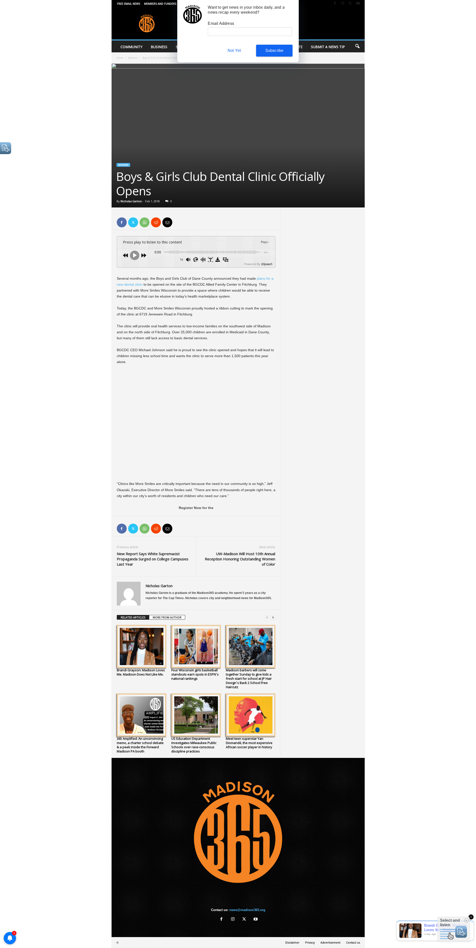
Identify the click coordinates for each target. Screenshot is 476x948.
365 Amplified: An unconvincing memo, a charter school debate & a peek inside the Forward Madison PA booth (140, 744)
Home (120, 58)
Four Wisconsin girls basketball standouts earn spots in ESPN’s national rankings (195, 674)
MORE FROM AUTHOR (167, 617)
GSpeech (266, 264)
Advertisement (330, 942)
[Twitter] (350, 3)
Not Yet (234, 50)
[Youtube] (358, 3)
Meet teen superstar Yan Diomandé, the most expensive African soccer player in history (249, 742)
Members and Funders (160, 3)
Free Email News (128, 3)
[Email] (167, 222)
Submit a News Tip (328, 46)
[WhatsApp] (144, 222)
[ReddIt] (156, 222)
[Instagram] (343, 3)
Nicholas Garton (131, 201)
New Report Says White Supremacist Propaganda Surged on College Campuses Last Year (152, 559)
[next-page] (272, 617)
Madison (133, 58)
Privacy (310, 942)
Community (131, 46)
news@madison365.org (247, 910)
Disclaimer (292, 942)
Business (159, 46)
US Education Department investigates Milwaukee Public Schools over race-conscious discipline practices (193, 744)
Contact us (353, 942)
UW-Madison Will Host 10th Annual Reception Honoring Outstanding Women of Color (240, 559)
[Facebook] (335, 3)
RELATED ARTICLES (133, 617)
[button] (357, 46)
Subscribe (274, 50)
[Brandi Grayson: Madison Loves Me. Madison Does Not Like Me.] (141, 646)
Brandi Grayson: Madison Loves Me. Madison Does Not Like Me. (141, 672)
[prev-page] (267, 617)
